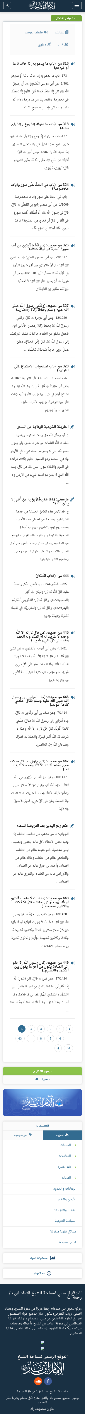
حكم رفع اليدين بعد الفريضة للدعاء (42, 826)
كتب (61, 45)
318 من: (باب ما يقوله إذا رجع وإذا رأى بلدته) (40, 126)
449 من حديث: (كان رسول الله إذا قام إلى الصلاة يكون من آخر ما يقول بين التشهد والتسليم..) (41, 967)
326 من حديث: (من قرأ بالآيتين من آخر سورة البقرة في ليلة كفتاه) (40, 247)
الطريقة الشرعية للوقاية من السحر (43, 427)
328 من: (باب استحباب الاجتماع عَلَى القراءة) (41, 368)
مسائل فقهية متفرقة (63, 1232)
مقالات (60, 32)
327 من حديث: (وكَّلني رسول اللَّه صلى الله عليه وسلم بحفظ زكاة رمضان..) (40, 308)
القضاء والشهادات (64, 1210)
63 (20, 1038)
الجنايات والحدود (64, 1189)
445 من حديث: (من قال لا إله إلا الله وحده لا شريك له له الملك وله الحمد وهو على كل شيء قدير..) (42, 637)
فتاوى (42, 45)
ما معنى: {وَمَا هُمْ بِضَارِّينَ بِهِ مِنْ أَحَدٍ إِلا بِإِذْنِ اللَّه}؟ (40, 501)
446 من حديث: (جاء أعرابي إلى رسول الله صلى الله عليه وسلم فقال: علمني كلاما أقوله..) (40, 701)
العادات (66, 1178)
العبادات (65, 1145)
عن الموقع (40, 1273)
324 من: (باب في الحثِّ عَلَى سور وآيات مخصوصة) (40, 187)
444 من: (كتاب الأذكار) (52, 576)
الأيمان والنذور (66, 1200)
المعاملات (64, 1156)
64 (68, 1048)
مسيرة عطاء (42, 1079)
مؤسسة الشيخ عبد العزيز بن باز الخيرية (42, 1391)
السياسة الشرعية (65, 1221)
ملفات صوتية (34, 32)
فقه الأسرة (64, 1167)
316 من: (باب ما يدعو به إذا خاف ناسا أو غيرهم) (41, 66)
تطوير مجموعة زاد (42, 1408)
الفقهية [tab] (60, 1135)
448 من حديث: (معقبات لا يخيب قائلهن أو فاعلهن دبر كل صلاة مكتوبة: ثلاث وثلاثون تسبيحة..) (39, 902)
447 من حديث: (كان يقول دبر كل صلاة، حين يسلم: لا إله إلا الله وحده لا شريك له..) (39, 765)
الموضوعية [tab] (21, 1135)
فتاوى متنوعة (67, 1242)
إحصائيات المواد (40, 1258)
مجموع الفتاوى (42, 1071)
